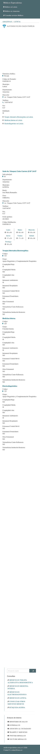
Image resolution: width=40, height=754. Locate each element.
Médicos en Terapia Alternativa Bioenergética (20, 681)
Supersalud (14, 725)
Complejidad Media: (9, 269)
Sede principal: (7, 174)
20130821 (5, 219)
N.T (3, 108)
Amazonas (7, 21)
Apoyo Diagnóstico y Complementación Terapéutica (19, 261)
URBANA (6, 198)
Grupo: (4, 259)
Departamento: (7, 89)
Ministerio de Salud (18, 722)
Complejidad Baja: (8, 264)
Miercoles (31, 230)
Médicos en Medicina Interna (18, 687)
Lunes (8, 230)
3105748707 (9, 102)
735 (5, 256)
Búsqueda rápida (17, 707)
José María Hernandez (9, 192)
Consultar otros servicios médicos (16, 702)
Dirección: (5, 95)
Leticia (17, 21)
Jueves (8, 236)
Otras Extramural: (8, 301)
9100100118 (6, 81)
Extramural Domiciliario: (10, 296)
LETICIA (5, 187)
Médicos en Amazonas (12, 11)
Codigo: (5, 253)
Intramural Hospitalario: (10, 285)
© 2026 (15, 747)
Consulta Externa (8, 329)
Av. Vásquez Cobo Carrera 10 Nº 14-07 (17, 97)
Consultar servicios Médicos (14, 15)
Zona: (4, 195)
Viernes (19, 236)
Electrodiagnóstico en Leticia (13, 123)
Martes (20, 230)
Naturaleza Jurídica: (8, 73)
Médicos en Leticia (11, 7)
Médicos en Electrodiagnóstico (17, 693)
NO (3, 272)
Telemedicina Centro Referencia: (13, 307)
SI (3, 113)
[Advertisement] (20, 50)
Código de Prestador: (9, 79)
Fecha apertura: (7, 217)
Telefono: (5, 100)
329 (5, 323)
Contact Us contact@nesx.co (13, 750)
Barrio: (4, 190)
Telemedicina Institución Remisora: (13, 312)
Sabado (31, 236)
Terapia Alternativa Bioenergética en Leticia (18, 117)
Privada (6, 76)
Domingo (8, 242)
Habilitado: (6, 111)
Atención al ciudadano (20, 729)
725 (5, 391)
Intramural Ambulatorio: (10, 280)
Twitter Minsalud (17, 736)
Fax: (3, 105)
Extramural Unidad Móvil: (11, 291)
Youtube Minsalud (17, 739)
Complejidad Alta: (8, 275)
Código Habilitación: (9, 222)
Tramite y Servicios (18, 732)
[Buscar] (32, 671)
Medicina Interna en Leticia (13, 120)
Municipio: (6, 84)
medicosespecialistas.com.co (13, 747)
